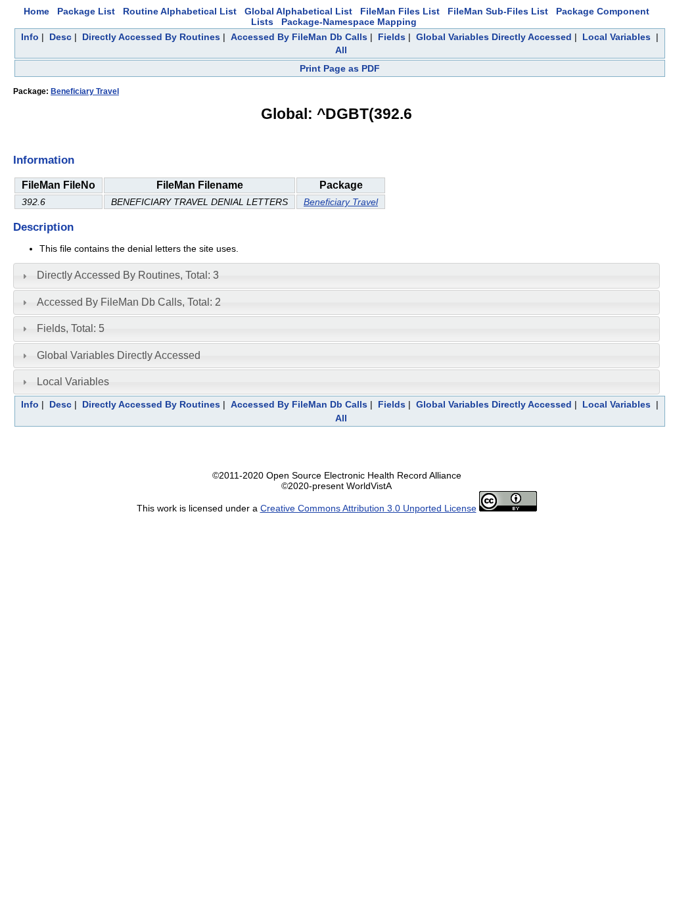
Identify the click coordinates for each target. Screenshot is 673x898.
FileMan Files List (400, 11)
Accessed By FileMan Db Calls (299, 37)
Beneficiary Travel (85, 91)
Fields (392, 37)
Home (36, 11)
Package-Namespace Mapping (349, 21)
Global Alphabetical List (298, 11)
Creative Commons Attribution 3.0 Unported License (368, 508)
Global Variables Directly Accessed (494, 37)
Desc (60, 37)
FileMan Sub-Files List (498, 11)
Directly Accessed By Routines (151, 37)
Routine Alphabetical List (180, 11)
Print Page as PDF (340, 68)
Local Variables (616, 37)
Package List (86, 11)
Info (30, 37)
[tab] (336, 275)
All (341, 50)
